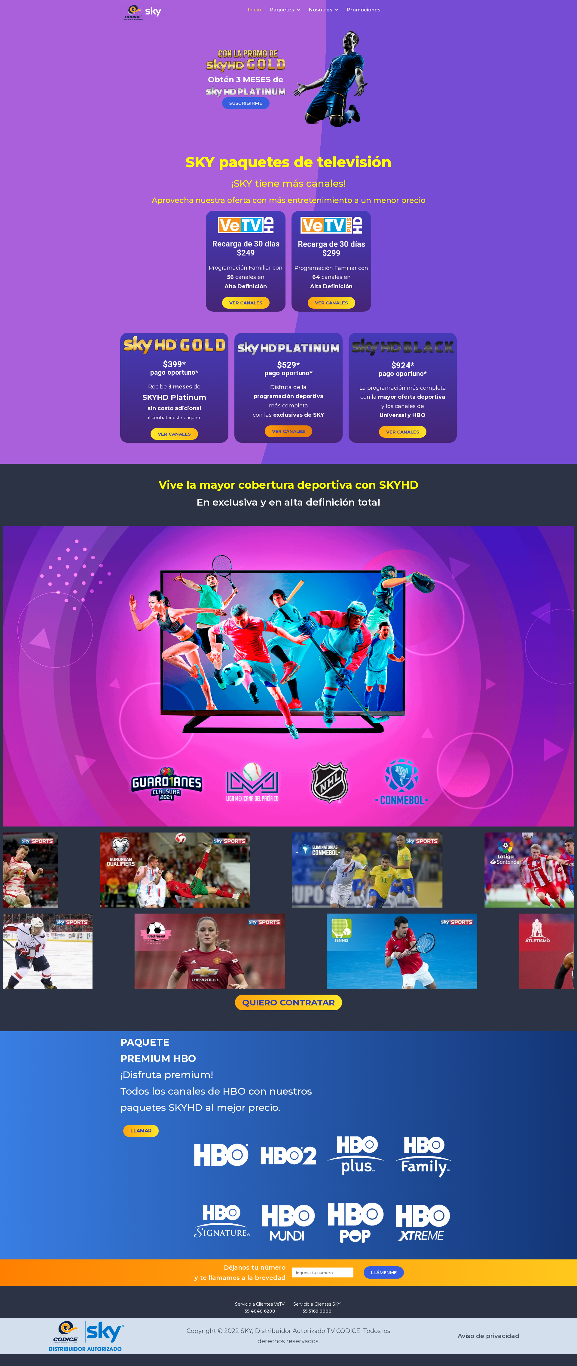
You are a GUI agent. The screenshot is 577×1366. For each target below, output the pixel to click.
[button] (246, 103)
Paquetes (282, 10)
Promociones (363, 10)
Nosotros (320, 10)
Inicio (254, 10)
